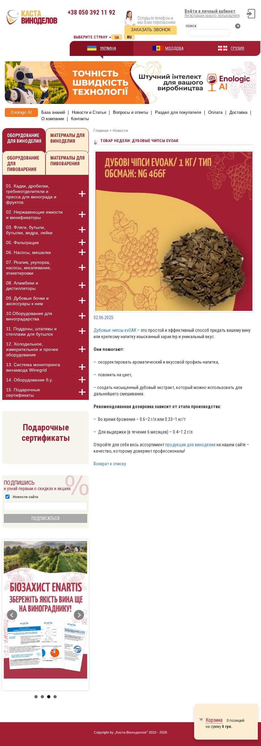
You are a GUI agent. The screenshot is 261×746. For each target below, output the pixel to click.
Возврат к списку (110, 463)
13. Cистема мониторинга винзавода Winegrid (33, 367)
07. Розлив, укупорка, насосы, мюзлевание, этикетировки (28, 268)
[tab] (45, 195)
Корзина (214, 720)
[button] (78, 194)
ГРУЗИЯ (237, 48)
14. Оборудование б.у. (29, 379)
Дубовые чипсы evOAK (115, 330)
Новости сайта (25, 497)
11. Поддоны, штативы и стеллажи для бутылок (31, 331)
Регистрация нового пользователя (212, 15)
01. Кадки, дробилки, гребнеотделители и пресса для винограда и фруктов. (31, 194)
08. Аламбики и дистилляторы (22, 285)
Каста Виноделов (131, 732)
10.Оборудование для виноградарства (29, 316)
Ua (117, 37)
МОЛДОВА (174, 48)
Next (79, 615)
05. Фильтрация (22, 242)
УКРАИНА (108, 48)
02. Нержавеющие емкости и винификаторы (34, 214)
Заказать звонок (151, 29)
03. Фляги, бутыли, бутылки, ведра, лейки (29, 230)
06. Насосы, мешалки (28, 252)
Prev (12, 615)
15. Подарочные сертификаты (23, 392)
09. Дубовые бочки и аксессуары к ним (27, 301)
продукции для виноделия (190, 444)
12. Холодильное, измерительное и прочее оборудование (32, 349)
